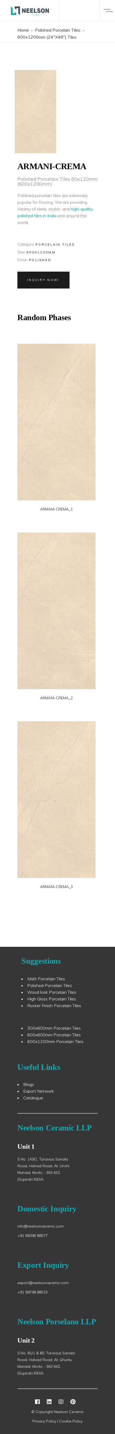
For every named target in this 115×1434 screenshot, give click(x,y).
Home (23, 30)
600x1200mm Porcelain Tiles (55, 1041)
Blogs (28, 1084)
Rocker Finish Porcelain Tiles (54, 1005)
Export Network (38, 1091)
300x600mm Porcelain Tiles (54, 1028)
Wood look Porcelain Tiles (51, 992)
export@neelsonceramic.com (43, 1282)
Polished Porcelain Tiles (57, 30)
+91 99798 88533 (32, 1292)
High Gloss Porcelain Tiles (51, 998)
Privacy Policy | (45, 1421)
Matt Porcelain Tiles (46, 978)
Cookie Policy (71, 1421)
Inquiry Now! (43, 280)
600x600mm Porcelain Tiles (54, 1034)
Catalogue (33, 1097)
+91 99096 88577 (32, 1235)
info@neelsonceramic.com (40, 1226)
